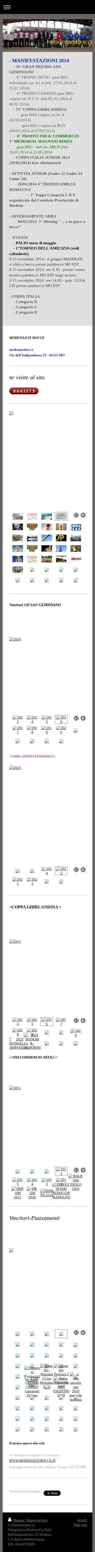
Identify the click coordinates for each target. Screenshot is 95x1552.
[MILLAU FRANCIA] (46, 538)
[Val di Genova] (75, 548)
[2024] (46, 871)
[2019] (46, 730)
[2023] (48, 814)
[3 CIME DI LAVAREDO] (17, 516)
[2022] (17, 881)
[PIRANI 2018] (32, 1193)
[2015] (46, 719)
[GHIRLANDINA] (17, 559)
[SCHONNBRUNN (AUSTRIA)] (46, 559)
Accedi (82, 1520)
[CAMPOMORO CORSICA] (17, 548)
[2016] (48, 675)
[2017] (17, 730)
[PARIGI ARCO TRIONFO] (46, 527)
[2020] (61, 730)
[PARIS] (61, 548)
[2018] (32, 730)
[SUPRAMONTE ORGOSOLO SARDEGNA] (61, 559)
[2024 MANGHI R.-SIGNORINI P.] (32, 1043)
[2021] (32, 881)
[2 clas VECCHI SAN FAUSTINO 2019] (61, 1386)
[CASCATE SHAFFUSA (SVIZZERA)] (32, 538)
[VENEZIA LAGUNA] (61, 527)
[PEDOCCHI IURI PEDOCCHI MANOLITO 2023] (61, 1193)
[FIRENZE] (46, 548)
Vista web (80, 1525)
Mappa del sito (37, 1520)
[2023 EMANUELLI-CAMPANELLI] (17, 1043)
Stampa (19, 1520)
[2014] (32, 719)
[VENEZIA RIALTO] (17, 538)
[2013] (46, 1182)
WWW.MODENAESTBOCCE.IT (32, 1461)
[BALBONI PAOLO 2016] (75, 1182)
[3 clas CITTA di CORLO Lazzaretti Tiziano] (32, 1386)
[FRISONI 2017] (17, 1193)
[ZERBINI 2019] (47, 1193)
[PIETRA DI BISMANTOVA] (46, 516)
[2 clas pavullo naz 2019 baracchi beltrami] (76, 1387)
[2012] (17, 719)
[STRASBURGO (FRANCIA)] (17, 527)
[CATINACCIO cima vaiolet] (75, 538)
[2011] (48, 1125)
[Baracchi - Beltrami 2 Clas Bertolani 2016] (47, 1376)
